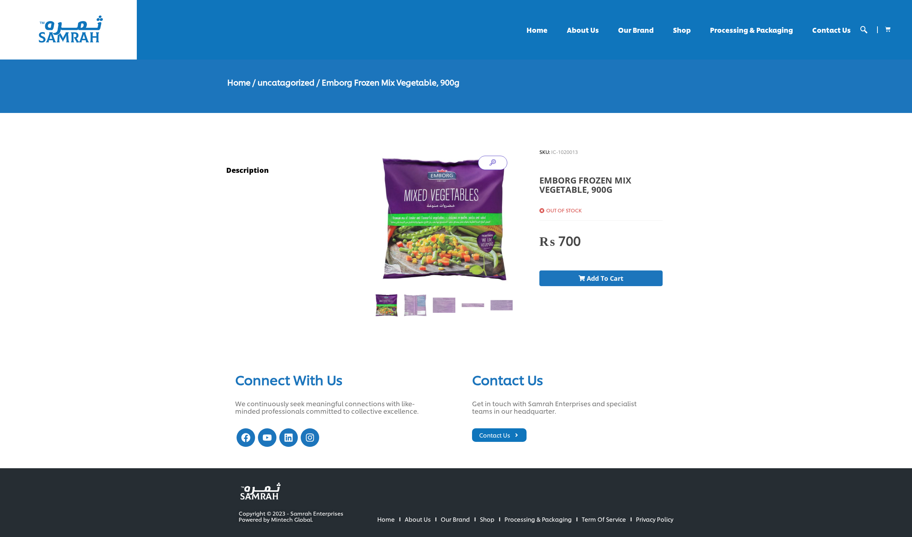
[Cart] (888, 29)
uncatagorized (286, 82)
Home (537, 30)
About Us (583, 30)
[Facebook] (246, 437)
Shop (682, 30)
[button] (864, 30)
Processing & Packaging (751, 30)
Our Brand (636, 30)
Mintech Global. (292, 519)
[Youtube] (267, 437)
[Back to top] (883, 508)
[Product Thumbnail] (492, 163)
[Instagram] (310, 437)
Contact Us (831, 30)
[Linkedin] (288, 437)
